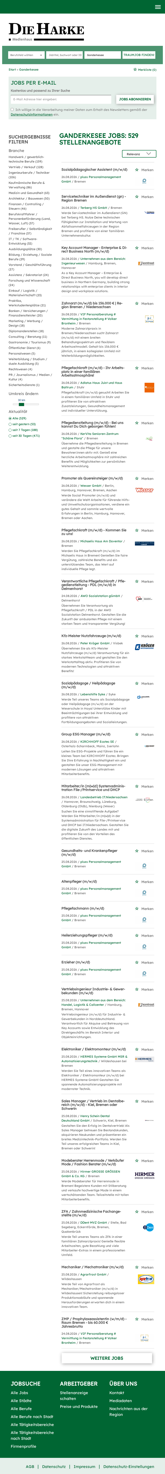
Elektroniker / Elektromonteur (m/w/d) (93, 1049)
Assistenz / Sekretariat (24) (29, 275)
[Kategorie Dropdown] (40, 55)
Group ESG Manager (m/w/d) (85, 734)
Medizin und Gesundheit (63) (29, 193)
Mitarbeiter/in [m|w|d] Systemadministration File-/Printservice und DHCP (93, 788)
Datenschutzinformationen (32, 114)
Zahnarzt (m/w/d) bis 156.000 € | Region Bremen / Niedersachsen (91, 305)
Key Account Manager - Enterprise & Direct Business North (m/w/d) (94, 249)
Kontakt (116, 1392)
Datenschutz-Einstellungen (128, 1466)
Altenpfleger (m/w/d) (79, 881)
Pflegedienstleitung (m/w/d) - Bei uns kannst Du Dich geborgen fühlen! (92, 424)
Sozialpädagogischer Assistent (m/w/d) (94, 169)
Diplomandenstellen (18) (26, 331)
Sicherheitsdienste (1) (24, 385)
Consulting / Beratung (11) (28, 337)
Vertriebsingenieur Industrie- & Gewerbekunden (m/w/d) (93, 991)
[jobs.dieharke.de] (51, 32)
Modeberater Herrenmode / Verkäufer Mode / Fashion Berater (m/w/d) (92, 1162)
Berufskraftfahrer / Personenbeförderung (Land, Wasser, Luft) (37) (30, 218)
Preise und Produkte (79, 1406)
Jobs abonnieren (135, 99)
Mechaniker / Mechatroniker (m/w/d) (92, 1267)
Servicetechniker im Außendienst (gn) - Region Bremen (93, 198)
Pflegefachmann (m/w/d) (82, 908)
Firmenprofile (23, 1446)
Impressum (84, 1466)
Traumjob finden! (139, 55)
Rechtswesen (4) (20, 369)
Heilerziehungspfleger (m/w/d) (87, 935)
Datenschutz (54, 1466)
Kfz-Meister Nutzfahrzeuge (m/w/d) (91, 636)
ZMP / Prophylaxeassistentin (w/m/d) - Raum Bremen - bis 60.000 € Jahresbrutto (94, 1322)
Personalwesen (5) (22, 353)
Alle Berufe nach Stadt (32, 1416)
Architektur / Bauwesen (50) (29, 198)
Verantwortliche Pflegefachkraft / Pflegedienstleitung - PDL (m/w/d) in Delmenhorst (93, 585)
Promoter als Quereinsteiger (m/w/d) (92, 478)
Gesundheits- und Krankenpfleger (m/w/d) (89, 852)
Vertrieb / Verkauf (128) (26, 167)
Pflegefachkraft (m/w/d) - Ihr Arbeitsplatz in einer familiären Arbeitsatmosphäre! (92, 371)
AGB (30, 1466)
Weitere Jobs (106, 1358)
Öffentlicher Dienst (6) (24, 348)
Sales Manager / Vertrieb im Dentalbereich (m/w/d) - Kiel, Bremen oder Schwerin (93, 1105)
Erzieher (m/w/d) (75, 962)
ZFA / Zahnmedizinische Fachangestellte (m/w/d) (91, 1213)
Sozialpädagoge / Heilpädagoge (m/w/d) (88, 685)
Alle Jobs (19, 1392)
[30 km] (21, 404)
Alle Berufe (21, 1408)
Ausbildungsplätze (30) (25, 249)
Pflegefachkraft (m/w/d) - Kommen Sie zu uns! (93, 532)
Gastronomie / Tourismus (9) (30, 342)
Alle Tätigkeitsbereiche (32, 1424)
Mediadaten (120, 1400)
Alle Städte (21, 1400)
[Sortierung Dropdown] (149, 154)
